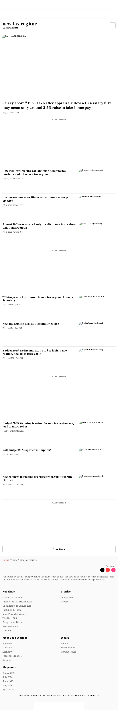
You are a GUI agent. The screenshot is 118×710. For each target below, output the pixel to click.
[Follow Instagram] (113, 570)
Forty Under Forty (12, 622)
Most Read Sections (15, 637)
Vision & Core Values (74, 695)
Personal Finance (12, 655)
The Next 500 (9, 618)
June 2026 (7, 681)
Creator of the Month (13, 597)
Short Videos (68, 647)
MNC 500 (7, 630)
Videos (64, 643)
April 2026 (8, 689)
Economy (7, 651)
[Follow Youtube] (108, 570)
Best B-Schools (10, 626)
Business (7, 643)
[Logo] (9, 14)
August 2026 (8, 673)
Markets (7, 647)
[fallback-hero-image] (59, 67)
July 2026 (7, 677)
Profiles (66, 591)
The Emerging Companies (16, 605)
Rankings (8, 591)
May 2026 (7, 685)
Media (65, 637)
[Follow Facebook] (97, 570)
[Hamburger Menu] (114, 14)
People (64, 601)
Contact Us (93, 695)
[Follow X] (102, 570)
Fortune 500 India (12, 609)
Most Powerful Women (15, 614)
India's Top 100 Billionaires (17, 601)
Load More (59, 549)
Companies (67, 597)
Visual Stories (68, 651)
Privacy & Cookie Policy (32, 695)
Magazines (9, 667)
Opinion (7, 660)
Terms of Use (54, 695)
